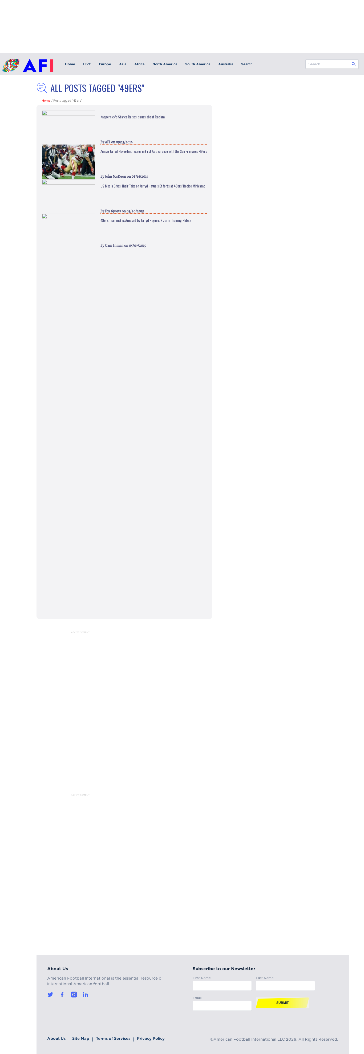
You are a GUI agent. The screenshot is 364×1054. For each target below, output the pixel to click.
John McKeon (115, 176)
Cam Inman (114, 245)
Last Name (265, 977)
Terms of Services (113, 1038)
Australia (225, 64)
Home (70, 64)
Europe (105, 64)
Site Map (80, 1038)
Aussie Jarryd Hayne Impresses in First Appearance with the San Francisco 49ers (153, 151)
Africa (139, 64)
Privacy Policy (151, 1038)
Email (197, 997)
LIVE (87, 64)
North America (164, 64)
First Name (202, 977)
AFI (107, 142)
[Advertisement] (74, 713)
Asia (122, 64)
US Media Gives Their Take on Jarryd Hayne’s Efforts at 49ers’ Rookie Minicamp (152, 186)
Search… (248, 64)
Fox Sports (113, 211)
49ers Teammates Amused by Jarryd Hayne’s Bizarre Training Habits (145, 220)
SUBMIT (282, 1003)
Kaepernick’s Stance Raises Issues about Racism (132, 116)
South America (197, 64)
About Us (56, 1038)
